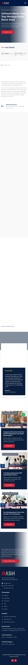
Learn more (9, 445)
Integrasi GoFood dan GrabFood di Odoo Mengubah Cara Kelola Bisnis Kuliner (13, 433)
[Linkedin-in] (12, 660)
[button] (25, 3)
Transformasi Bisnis (10, 413)
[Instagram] (15, 660)
